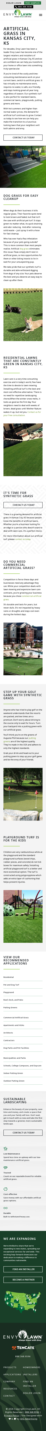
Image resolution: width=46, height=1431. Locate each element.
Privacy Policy (11, 1415)
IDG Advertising (28, 1418)
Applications (12, 1374)
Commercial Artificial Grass (16, 1017)
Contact (9, 1395)
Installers (30, 1374)
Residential (8, 977)
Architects (8, 1032)
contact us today (22, 539)
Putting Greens (10, 1007)
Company (9, 1381)
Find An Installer (29, 1383)
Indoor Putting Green (13, 1073)
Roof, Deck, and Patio (13, 1000)
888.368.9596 (23, 1356)
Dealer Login (13, 3)
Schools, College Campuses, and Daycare (22, 1065)
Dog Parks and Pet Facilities (16, 1048)
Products (9, 1367)
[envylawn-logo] (17, 14)
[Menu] (40, 15)
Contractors (8, 1040)
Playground (8, 992)
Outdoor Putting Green (13, 1080)
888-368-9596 (24, 7)
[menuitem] (13, 3)
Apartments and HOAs (13, 1025)
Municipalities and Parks (14, 1058)
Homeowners (31, 1367)
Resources (10, 1388)
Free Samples (32, 3)
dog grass (24, 248)
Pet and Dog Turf (11, 984)
